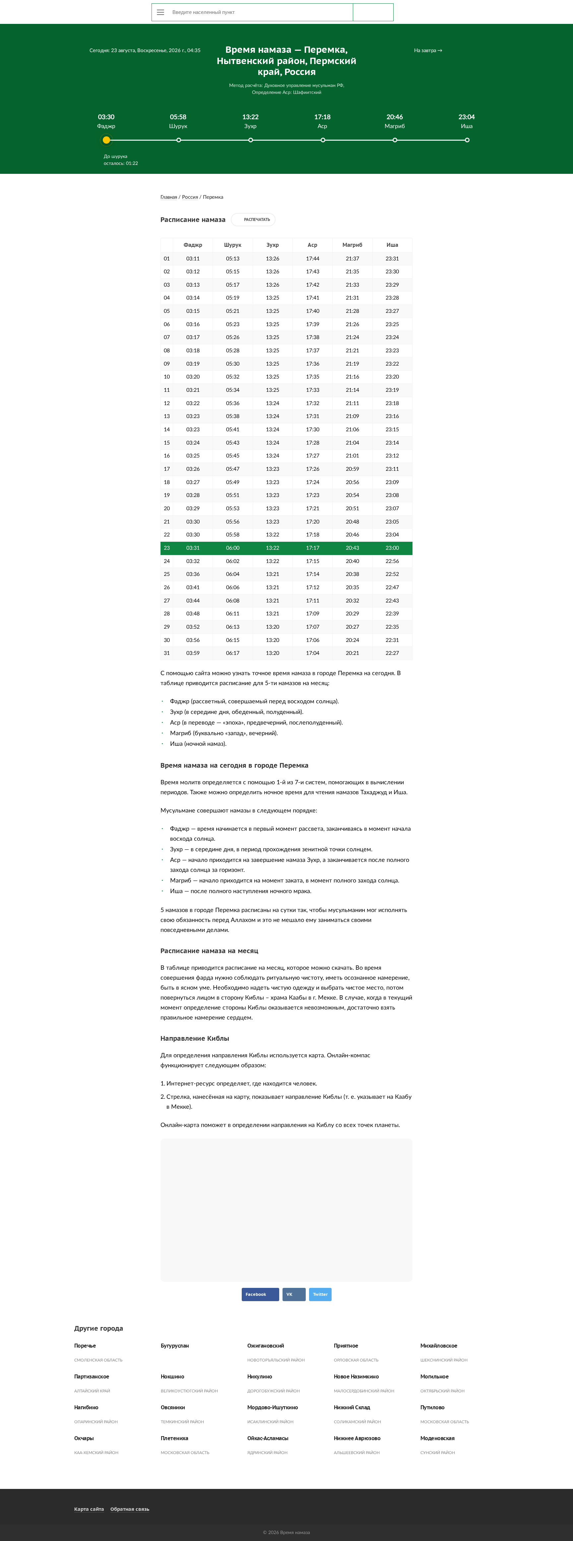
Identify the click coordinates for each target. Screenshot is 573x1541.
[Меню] (160, 12)
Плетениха (174, 1438)
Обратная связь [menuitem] (129, 1509)
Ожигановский (265, 1345)
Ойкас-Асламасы (267, 1438)
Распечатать (257, 219)
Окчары (84, 1438)
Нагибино (86, 1407)
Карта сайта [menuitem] (89, 1509)
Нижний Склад (352, 1407)
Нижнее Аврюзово (357, 1438)
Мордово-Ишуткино (272, 1407)
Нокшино (172, 1376)
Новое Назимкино (356, 1376)
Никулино (259, 1376)
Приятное (346, 1345)
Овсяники (173, 1407)
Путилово (432, 1407)
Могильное (434, 1376)
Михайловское (439, 1345)
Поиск (373, 12)
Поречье (85, 1345)
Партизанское (91, 1376)
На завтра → (428, 50)
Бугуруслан (175, 1345)
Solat (104, 11)
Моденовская (437, 1438)
